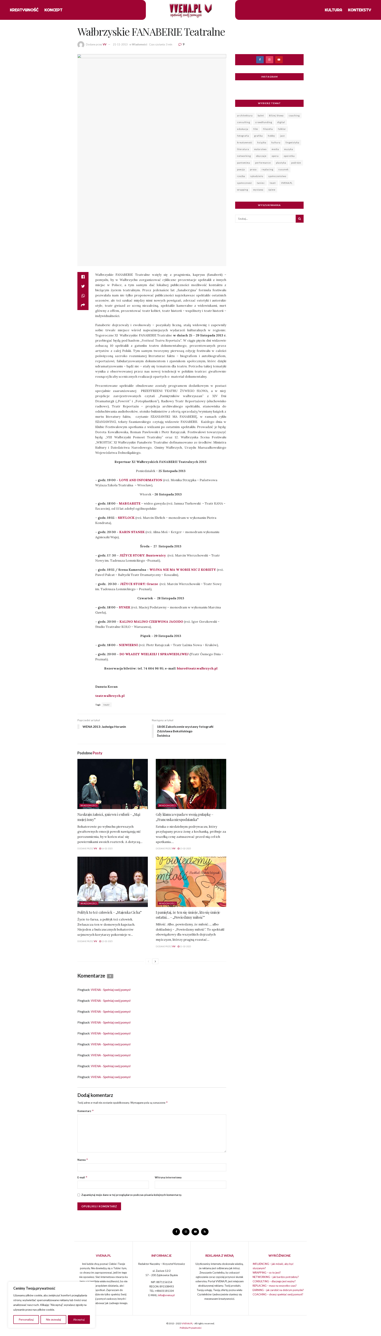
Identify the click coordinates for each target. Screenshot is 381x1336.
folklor (282, 129)
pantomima (243, 162)
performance (263, 162)
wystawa (258, 189)
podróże (296, 162)
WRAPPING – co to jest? (267, 1272)
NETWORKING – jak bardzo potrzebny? (276, 1277)
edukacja (242, 129)
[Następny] (155, 961)
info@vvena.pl (166, 1295)
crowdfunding (263, 122)
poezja (241, 169)
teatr (107, 704)
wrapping (242, 189)
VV (104, 44)
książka (261, 142)
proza (253, 169)
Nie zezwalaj (53, 1319)
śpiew (271, 189)
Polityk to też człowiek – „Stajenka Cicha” (109, 912)
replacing (267, 169)
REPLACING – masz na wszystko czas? (275, 1285)
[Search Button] (300, 219)
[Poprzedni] (148, 961)
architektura (245, 115)
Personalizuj (26, 1319)
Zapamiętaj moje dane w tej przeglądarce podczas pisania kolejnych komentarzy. (131, 1194)
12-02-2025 (107, 941)
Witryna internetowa (168, 1177)
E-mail (82, 1177)
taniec (261, 183)
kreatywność (244, 142)
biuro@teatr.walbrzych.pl (197, 668)
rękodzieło (256, 176)
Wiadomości (139, 44)
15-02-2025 (185, 848)
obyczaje (261, 156)
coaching (294, 115)
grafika (258, 135)
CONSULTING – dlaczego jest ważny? (274, 1281)
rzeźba (241, 176)
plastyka (281, 162)
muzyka (288, 149)
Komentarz (85, 1111)
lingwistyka (292, 142)
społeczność (244, 183)
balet (261, 115)
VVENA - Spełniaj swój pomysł (111, 989)
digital (281, 122)
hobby (271, 135)
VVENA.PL (286, 183)
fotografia (243, 135)
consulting (243, 122)
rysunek (283, 169)
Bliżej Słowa (276, 115)
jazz (282, 135)
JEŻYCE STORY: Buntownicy (142, 555)
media (275, 149)
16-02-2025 (107, 848)
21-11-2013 (120, 44)
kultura (275, 142)
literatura (243, 149)
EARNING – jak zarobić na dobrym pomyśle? (278, 1290)
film (255, 129)
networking (244, 156)
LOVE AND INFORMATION (140, 480)
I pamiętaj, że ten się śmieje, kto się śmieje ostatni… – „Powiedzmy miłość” (188, 915)
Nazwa (82, 1160)
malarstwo (260, 149)
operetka (289, 156)
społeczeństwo (277, 176)
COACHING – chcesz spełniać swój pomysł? (278, 1294)
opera (275, 156)
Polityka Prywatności (190, 1327)
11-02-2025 (185, 946)
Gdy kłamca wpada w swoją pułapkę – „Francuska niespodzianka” (184, 817)
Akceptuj (79, 1319)
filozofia (268, 129)
